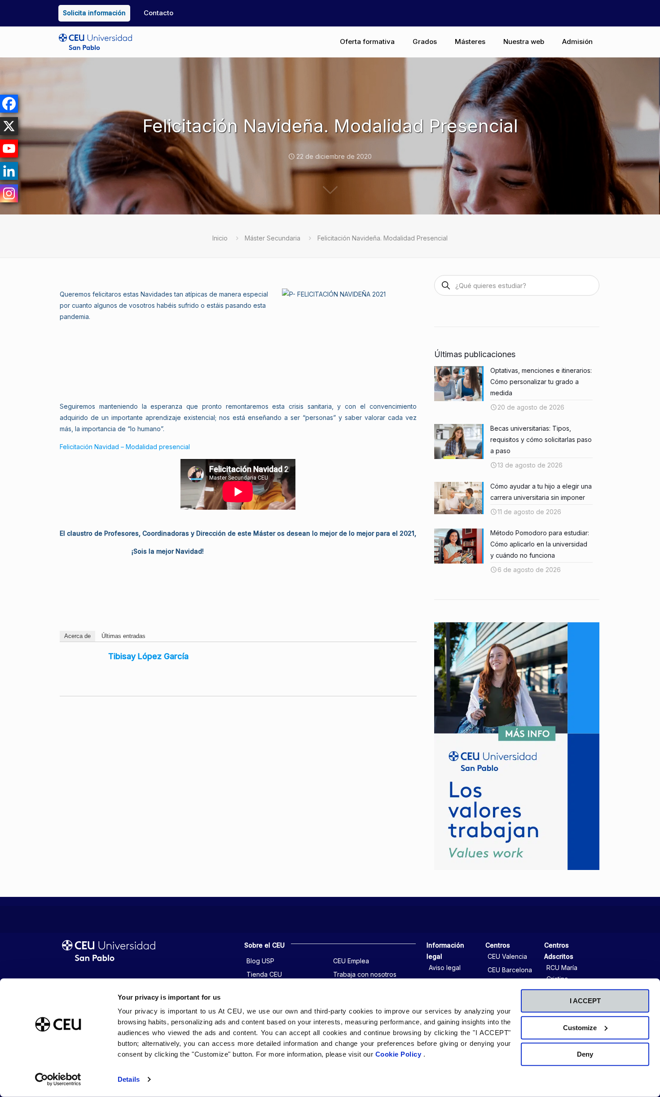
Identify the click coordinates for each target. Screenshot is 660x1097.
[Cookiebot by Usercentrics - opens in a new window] (58, 1079)
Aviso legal (445, 967)
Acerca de (77, 636)
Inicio (220, 238)
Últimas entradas (123, 636)
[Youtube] (9, 148)
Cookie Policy (399, 1054)
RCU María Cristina (561, 973)
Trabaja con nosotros (364, 974)
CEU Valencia (507, 956)
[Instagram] (9, 193)
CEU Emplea (351, 961)
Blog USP (260, 961)
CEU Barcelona (510, 970)
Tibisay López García (148, 656)
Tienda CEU (264, 974)
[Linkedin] (9, 171)
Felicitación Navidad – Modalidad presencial (125, 446)
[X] (9, 126)
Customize (580, 1027)
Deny (585, 1054)
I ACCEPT (585, 1001)
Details (129, 1079)
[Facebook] (9, 104)
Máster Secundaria (272, 238)
